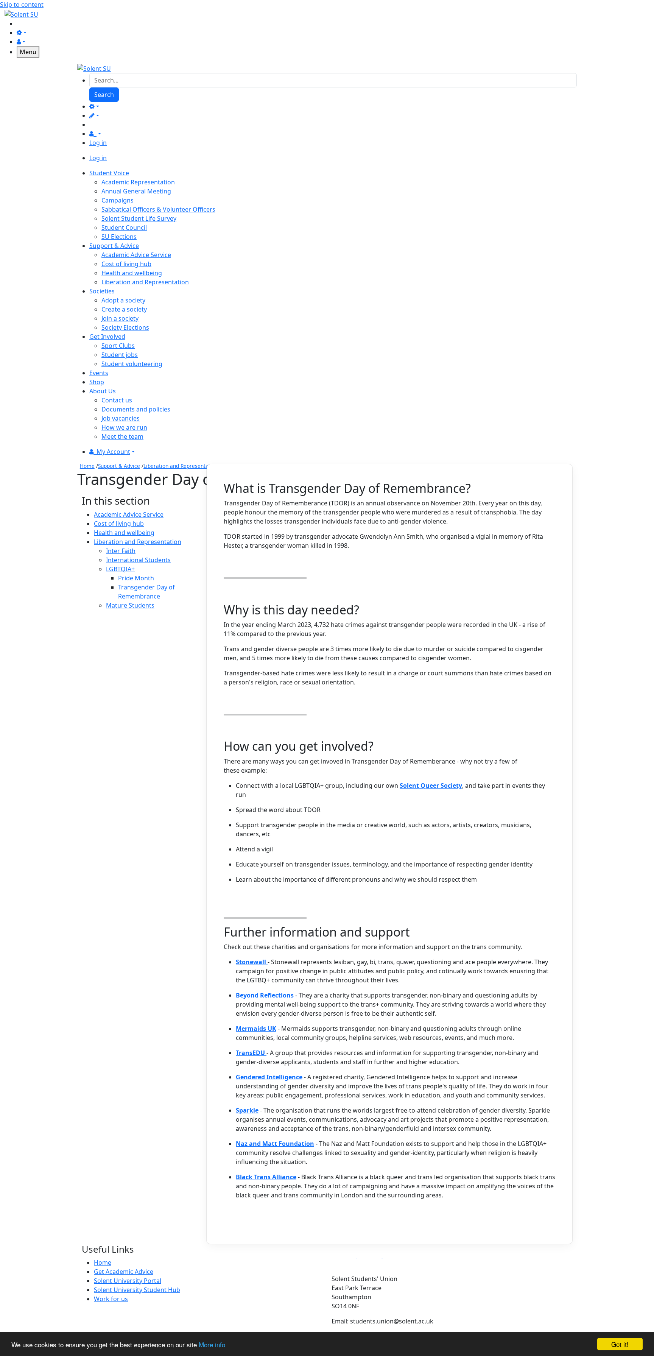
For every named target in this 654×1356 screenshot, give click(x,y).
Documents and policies (135, 409)
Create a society (124, 309)
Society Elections (125, 327)
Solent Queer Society (431, 785)
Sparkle (247, 1110)
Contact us (116, 400)
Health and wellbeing (131, 273)
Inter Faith (120, 551)
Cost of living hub (126, 264)
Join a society (120, 318)
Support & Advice (119, 465)
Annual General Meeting (136, 191)
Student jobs (119, 355)
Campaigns (117, 200)
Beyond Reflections (265, 995)
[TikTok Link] (395, 1255)
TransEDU (251, 1053)
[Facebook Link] (344, 1255)
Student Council (124, 227)
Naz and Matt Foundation (275, 1143)
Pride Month (136, 578)
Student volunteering (131, 364)
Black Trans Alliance (266, 1177)
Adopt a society (123, 300)
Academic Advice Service (136, 255)
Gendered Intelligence (269, 1077)
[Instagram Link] (370, 1255)
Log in (98, 143)
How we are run (124, 427)
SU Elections (119, 236)
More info (212, 1344)
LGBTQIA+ (120, 569)
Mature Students (130, 605)
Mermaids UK (256, 1028)
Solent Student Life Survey (138, 218)
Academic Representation (138, 182)
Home (87, 465)
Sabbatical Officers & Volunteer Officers (158, 209)
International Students (138, 560)
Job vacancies (120, 418)
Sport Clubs (118, 345)
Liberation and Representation (145, 282)
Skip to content (22, 4)
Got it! (620, 1344)
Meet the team (122, 436)
